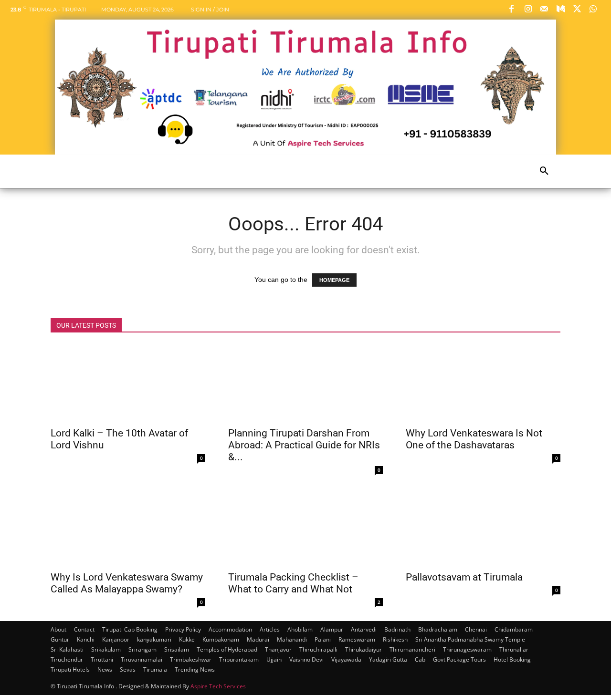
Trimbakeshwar (190, 659)
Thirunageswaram (467, 649)
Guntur (60, 639)
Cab (420, 659)
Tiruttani (102, 659)
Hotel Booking (512, 659)
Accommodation (230, 629)
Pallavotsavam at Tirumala (464, 577)
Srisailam (176, 649)
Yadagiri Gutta (388, 659)
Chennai (476, 629)
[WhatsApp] (593, 9)
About (58, 629)
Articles (270, 629)
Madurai (258, 639)
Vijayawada (346, 659)
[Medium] (560, 9)
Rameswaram (356, 639)
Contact (84, 629)
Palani (323, 639)
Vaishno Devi (306, 659)
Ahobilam (300, 629)
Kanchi (86, 639)
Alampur (331, 629)
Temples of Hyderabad (227, 649)
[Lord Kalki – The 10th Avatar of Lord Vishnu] (128, 383)
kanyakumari (154, 639)
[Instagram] (528, 9)
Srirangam (142, 649)
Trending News (195, 669)
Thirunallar (513, 649)
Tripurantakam (239, 659)
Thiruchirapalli (318, 649)
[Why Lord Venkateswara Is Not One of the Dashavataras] (483, 383)
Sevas (128, 669)
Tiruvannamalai (141, 659)
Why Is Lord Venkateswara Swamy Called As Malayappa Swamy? (127, 583)
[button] (544, 171)
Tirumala (155, 669)
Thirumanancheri (412, 649)
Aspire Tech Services (218, 686)
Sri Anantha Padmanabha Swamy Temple (470, 639)
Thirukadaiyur (363, 649)
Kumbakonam (220, 639)
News (104, 669)
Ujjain (274, 659)
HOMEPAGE (334, 280)
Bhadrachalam (437, 629)
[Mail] (544, 9)
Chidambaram (514, 629)
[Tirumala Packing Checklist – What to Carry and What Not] (305, 527)
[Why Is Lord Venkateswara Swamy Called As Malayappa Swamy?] (128, 527)
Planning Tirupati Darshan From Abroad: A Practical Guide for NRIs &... (304, 445)
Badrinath (397, 629)
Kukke (187, 639)
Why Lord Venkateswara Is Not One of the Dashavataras (474, 439)
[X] (577, 9)
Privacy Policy (183, 629)
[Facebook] (512, 9)
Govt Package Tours (459, 659)
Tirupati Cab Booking (130, 629)
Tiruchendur (67, 659)
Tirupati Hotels (70, 669)
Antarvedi (364, 629)
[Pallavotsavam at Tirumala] (483, 527)
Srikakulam (106, 649)
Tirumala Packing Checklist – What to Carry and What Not (293, 583)
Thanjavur (278, 649)
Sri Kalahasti (67, 649)
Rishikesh (395, 639)
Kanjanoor (115, 639)
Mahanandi (292, 639)
